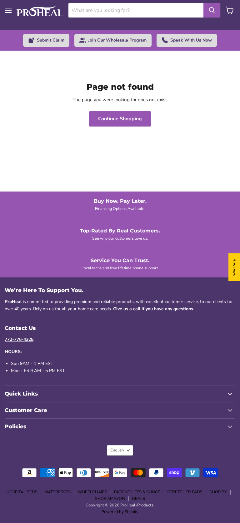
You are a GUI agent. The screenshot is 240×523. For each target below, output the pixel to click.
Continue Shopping (120, 118)
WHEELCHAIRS (92, 492)
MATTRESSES (57, 492)
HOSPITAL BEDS (22, 492)
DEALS (138, 498)
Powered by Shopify (120, 512)
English (117, 450)
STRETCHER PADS (184, 492)
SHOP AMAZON (110, 498)
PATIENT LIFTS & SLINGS (137, 492)
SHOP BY (218, 492)
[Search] (211, 10)
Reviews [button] (234, 267)
